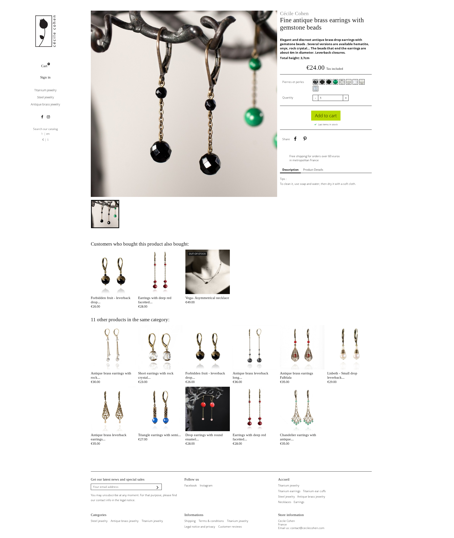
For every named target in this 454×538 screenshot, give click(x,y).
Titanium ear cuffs (314, 491)
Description (290, 169)
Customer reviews (230, 526)
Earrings (299, 502)
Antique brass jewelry (45, 104)
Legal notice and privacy (199, 526)
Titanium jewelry (45, 90)
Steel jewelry (45, 97)
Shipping (190, 521)
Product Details (313, 169)
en (48, 133)
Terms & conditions (211, 521)
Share (295, 138)
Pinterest (304, 138)
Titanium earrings (289, 491)
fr (42, 133)
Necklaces (284, 502)
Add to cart (326, 115)
